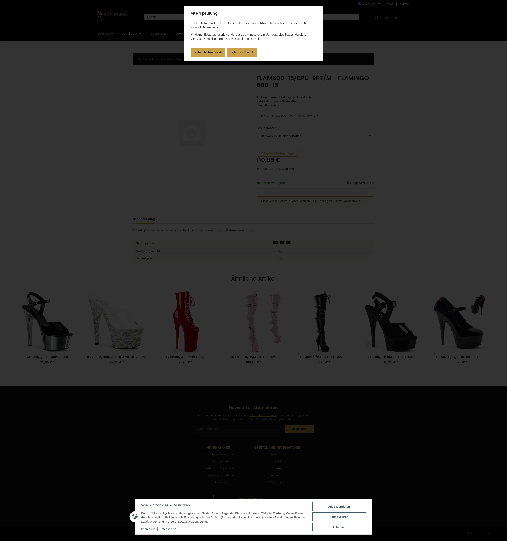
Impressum (148, 529)
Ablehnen (339, 527)
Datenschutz (168, 529)
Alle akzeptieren (339, 506)
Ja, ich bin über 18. (242, 52)
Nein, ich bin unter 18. (208, 52)
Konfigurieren (339, 516)
